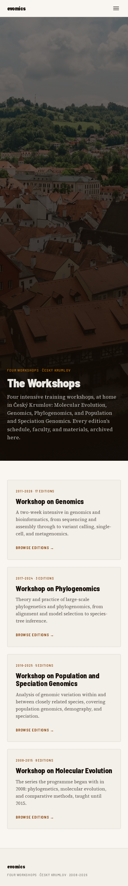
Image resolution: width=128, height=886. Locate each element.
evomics (16, 8)
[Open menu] (116, 8)
